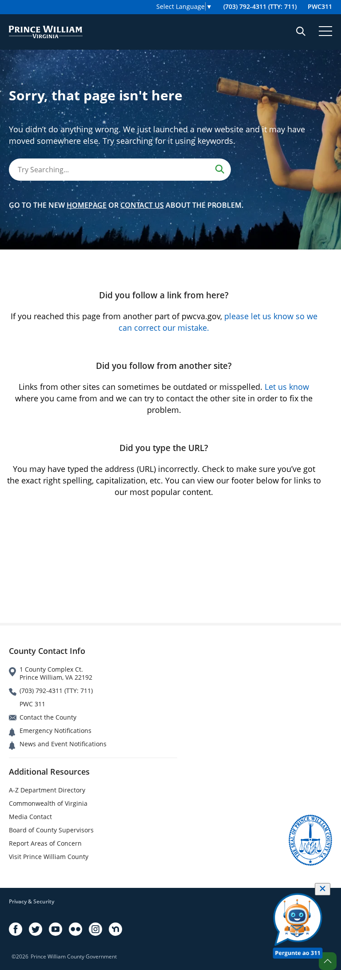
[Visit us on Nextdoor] (115, 929)
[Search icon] (300, 31)
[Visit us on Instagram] (95, 929)
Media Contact (30, 816)
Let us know (287, 386)
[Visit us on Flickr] (75, 929)
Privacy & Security (31, 901)
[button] (328, 961)
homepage (87, 205)
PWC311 (320, 6)
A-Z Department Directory (47, 790)
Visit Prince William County (48, 856)
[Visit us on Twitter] (35, 929)
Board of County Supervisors (51, 830)
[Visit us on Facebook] (15, 929)
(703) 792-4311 (260, 6)
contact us (142, 205)
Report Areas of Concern (45, 843)
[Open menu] (325, 31)
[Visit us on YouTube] (55, 929)
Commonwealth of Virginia (48, 803)
